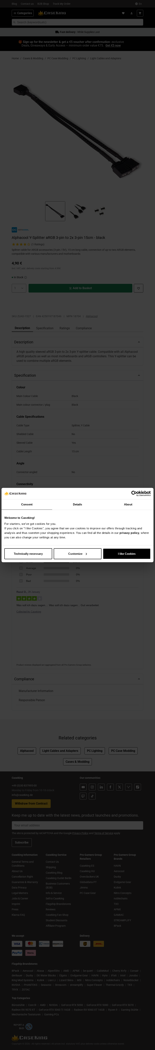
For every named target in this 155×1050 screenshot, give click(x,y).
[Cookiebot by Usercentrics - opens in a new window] (134, 493)
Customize (75, 553)
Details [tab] (77, 504)
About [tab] (128, 504)
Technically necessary (28, 553)
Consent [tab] (27, 504)
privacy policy (129, 532)
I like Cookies (127, 553)
